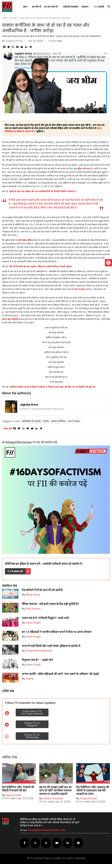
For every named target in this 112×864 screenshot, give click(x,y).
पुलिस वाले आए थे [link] (84, 168)
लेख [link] (25, 6)
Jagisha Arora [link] (14, 40)
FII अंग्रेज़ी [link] (99, 6)
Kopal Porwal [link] (88, 798)
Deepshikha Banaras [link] (39, 650)
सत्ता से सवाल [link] (79, 289)
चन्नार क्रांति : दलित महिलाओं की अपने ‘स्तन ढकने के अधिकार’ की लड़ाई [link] (60, 674)
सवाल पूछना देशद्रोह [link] (10, 319)
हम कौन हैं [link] (36, 6)
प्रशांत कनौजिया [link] (58, 421)
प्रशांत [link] (46, 421)
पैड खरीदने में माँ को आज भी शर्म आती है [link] (42, 590)
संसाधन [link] (85, 6)
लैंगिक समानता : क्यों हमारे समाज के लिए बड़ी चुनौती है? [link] (50, 604)
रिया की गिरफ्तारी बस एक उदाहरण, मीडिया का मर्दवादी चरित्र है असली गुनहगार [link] (40, 266)
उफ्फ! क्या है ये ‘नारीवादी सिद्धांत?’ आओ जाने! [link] (45, 618)
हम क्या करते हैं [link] (51, 6)
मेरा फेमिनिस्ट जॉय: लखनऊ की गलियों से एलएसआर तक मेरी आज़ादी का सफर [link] (92, 790)
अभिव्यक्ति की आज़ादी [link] (31, 421)
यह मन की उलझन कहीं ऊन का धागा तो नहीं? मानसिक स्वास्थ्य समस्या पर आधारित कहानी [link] (55, 790)
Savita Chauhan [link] (53, 798)
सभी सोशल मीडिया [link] (25, 240)
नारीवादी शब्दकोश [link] (70, 6)
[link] (108, 262)
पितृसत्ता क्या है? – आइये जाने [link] (38, 660)
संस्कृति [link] (4, 18)
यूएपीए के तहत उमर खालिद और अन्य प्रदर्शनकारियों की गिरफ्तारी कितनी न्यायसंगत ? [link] (42, 191)
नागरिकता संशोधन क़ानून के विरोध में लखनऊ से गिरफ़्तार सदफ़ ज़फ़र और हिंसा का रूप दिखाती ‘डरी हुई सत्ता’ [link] (52, 387)
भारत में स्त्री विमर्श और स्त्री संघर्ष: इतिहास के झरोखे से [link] (51, 646)
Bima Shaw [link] (33, 594)
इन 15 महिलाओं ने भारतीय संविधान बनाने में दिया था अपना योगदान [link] (57, 632)
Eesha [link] (30, 678)
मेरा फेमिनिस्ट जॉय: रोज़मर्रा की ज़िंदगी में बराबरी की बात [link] (18, 788)
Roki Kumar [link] (33, 608)
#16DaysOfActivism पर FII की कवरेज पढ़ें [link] (29, 442)
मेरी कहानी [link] (13, 18)
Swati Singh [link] (33, 622)
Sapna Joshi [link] (13, 795)
